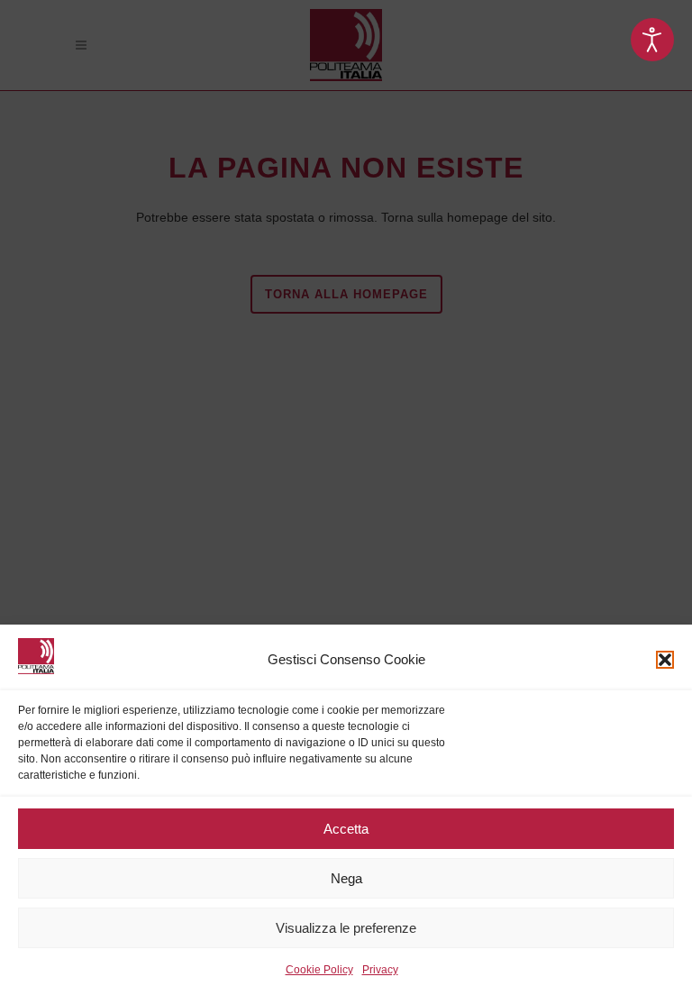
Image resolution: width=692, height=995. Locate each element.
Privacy (380, 969)
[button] (665, 660)
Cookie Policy (319, 969)
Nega (346, 878)
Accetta (346, 828)
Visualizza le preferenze (346, 928)
